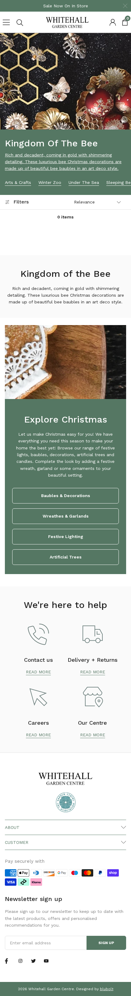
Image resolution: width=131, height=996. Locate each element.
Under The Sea (84, 182)
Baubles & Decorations (65, 495)
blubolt (106, 989)
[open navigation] (6, 22)
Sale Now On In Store (65, 5)
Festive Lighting (65, 536)
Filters (21, 202)
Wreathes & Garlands (66, 516)
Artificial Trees (66, 557)
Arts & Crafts (18, 182)
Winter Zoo (49, 182)
